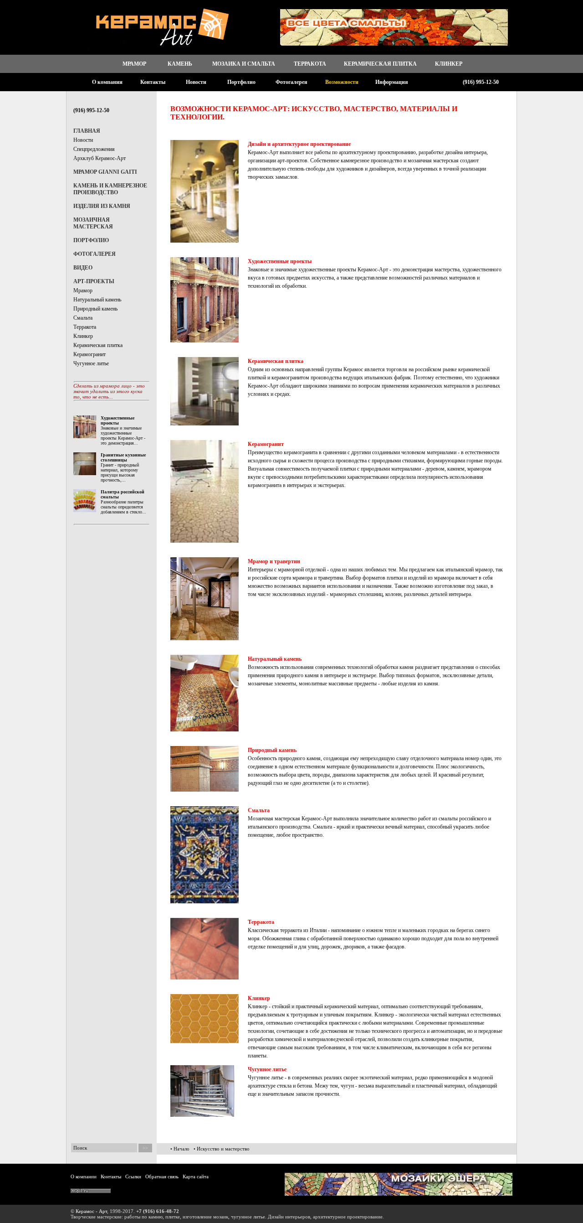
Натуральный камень (97, 299)
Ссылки (133, 1176)
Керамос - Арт (91, 1211)
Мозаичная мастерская (93, 223)
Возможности (341, 82)
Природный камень (95, 309)
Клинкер (448, 64)
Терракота (310, 64)
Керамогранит (89, 354)
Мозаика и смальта (243, 64)
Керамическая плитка (380, 64)
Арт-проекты (93, 281)
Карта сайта (196, 1176)
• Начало (179, 1148)
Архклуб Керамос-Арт (99, 158)
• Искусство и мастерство (222, 1148)
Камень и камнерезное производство (110, 189)
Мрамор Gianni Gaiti (105, 172)
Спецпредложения (94, 149)
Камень (180, 64)
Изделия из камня (101, 206)
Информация (391, 82)
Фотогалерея (291, 82)
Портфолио (241, 82)
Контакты (152, 82)
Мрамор (134, 64)
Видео (82, 267)
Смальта (82, 318)
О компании (107, 82)
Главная (86, 131)
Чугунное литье (91, 363)
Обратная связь (162, 1176)
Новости (196, 82)
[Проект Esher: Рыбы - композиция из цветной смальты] (398, 1194)
